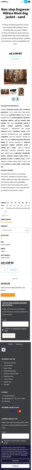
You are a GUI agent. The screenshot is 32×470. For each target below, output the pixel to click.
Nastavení (15, 461)
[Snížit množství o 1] (6, 271)
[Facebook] (17, 99)
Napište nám (7, 382)
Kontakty (6, 385)
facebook (7, 401)
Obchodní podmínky (10, 371)
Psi (2, 238)
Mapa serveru (8, 368)
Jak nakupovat (8, 365)
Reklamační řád (8, 376)
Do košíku (15, 59)
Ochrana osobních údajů (11, 374)
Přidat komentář (8, 295)
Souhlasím (15, 466)
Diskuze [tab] (15, 279)
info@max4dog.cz (9, 396)
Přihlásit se (8, 336)
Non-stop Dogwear (7, 222)
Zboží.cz (10, 344)
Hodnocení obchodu (10, 363)
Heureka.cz (19, 344)
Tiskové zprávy (8, 379)
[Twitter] (13, 99)
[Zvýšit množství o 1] (6, 269)
